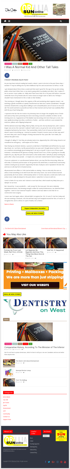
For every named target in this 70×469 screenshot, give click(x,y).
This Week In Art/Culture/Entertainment (14, 228)
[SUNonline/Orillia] (5, 21)
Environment (7, 408)
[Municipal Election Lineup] (9, 369)
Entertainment (8, 64)
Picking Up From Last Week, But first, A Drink (13, 251)
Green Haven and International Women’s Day (54, 228)
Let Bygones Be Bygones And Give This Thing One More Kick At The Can (35, 253)
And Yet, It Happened (55, 250)
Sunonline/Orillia (17, 70)
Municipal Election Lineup (23, 370)
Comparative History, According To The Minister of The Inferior (34, 347)
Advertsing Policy (33, 447)
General (20, 64)
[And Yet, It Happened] (56, 238)
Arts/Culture (6, 397)
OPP (4, 411)
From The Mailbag (21, 380)
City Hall (5, 400)
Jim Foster (25, 64)
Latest (30, 64)
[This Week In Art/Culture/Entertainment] (9, 360)
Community (6, 414)
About (31, 438)
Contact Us (6, 416)
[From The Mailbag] (9, 379)
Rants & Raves (9, 204)
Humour (24, 70)
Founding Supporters (34, 444)
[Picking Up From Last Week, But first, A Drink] (13, 238)
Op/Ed (5, 405)
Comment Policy (33, 452)
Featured (14, 64)
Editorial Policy (33, 449)
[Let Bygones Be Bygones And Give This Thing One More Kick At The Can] (35, 238)
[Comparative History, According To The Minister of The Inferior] (35, 323)
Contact (31, 441)
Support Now (7, 419)
